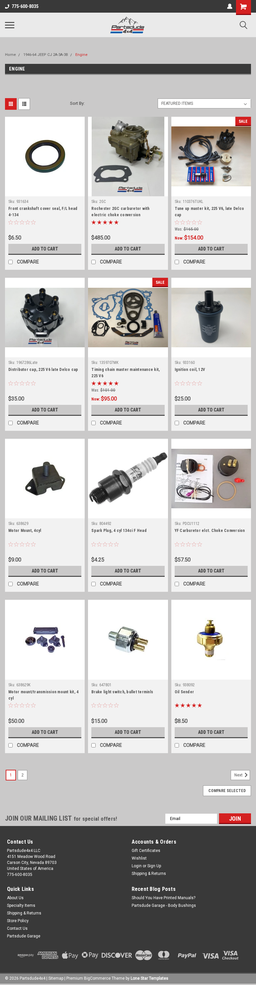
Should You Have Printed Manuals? (163, 898)
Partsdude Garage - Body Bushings (164, 905)
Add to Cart (45, 248)
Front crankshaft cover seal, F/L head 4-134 (42, 211)
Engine (81, 55)
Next (239, 775)
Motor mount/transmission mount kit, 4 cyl (43, 695)
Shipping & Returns (149, 873)
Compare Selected (227, 790)
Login (137, 866)
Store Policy (18, 920)
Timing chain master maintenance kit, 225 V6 (125, 372)
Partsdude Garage (23, 936)
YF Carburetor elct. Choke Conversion (210, 530)
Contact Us (17, 928)
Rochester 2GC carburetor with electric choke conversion (120, 211)
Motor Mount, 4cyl (24, 530)
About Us (15, 898)
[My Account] (229, 6)
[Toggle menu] (9, 25)
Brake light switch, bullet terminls (122, 692)
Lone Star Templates (149, 978)
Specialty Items (21, 905)
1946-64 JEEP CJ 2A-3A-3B (45, 55)
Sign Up (154, 866)
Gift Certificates (146, 850)
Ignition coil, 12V (190, 369)
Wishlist (139, 858)
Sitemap (55, 978)
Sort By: (77, 103)
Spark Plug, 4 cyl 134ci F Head (119, 530)
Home (10, 55)
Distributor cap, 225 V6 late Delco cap (43, 369)
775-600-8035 (25, 6)
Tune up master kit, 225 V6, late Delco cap (209, 211)
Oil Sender (184, 692)
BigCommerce (97, 978)
